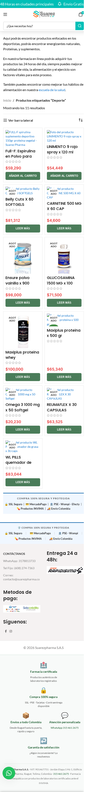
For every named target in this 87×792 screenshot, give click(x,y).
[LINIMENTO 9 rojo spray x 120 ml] (64, 136)
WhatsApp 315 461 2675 (65, 727)
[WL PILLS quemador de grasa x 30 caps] (22, 446)
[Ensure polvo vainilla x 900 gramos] (22, 256)
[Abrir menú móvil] (5, 14)
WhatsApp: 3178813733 (19, 561)
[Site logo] (43, 14)
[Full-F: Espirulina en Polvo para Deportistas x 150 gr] (22, 138)
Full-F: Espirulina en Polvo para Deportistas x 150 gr (21, 159)
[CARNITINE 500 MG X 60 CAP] (64, 193)
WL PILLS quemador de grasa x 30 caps (20, 462)
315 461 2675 (61, 773)
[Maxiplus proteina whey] (22, 331)
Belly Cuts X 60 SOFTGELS (19, 202)
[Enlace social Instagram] (10, 631)
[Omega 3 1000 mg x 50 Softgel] (22, 394)
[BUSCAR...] (79, 26)
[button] (22, 176)
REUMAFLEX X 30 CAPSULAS (62, 407)
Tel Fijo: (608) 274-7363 (18, 568)
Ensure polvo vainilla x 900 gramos (17, 283)
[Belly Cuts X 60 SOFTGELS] (22, 191)
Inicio (7, 100)
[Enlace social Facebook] (5, 631)
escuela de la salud (52, 90)
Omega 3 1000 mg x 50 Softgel (22, 407)
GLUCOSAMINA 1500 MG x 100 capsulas (61, 283)
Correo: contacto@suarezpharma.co (21, 577)
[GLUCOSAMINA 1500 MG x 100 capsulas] (64, 256)
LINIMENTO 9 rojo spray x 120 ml (62, 149)
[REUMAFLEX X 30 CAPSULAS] (64, 394)
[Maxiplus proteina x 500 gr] (64, 320)
